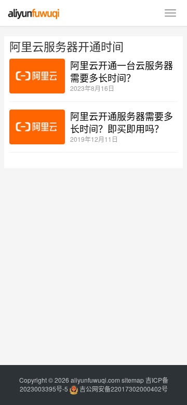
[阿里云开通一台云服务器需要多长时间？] (37, 76)
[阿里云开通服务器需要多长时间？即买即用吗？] (37, 127)
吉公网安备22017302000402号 (123, 388)
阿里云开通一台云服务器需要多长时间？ (121, 71)
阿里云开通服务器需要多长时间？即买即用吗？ (121, 122)
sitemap (133, 379)
